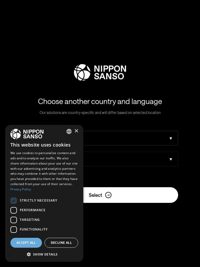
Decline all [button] (61, 242)
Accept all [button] (26, 242)
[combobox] (69, 131)
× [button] (76, 131)
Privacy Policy (20, 189)
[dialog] (44, 193)
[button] (44, 254)
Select (99, 195)
